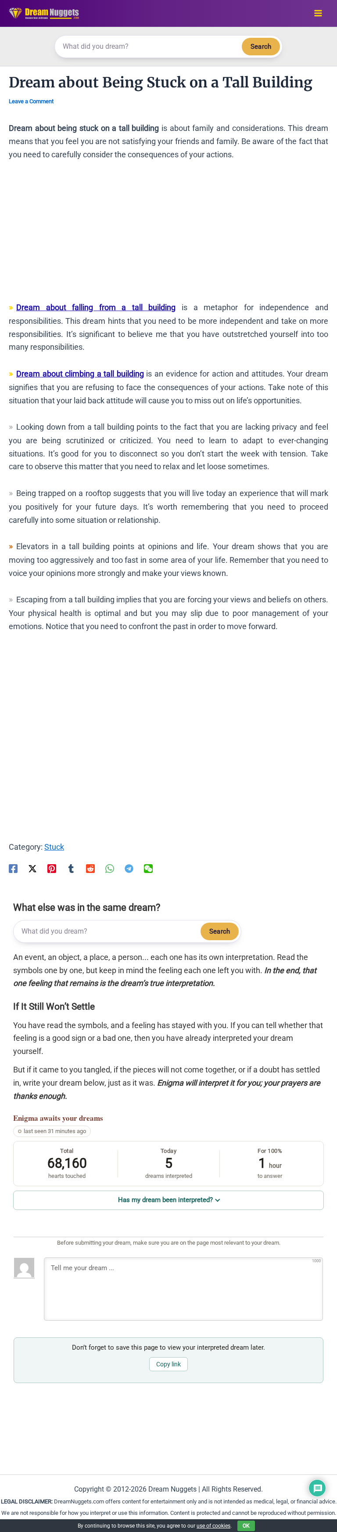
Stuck (54, 846)
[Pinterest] (51, 868)
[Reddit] (90, 868)
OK (246, 1526)
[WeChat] (148, 868)
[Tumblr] (71, 868)
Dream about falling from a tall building (96, 307)
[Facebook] (13, 868)
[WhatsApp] (109, 868)
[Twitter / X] (32, 868)
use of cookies (213, 1526)
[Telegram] (129, 868)
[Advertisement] (168, 235)
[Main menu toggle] (318, 13)
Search (261, 47)
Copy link (168, 1364)
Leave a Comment (31, 101)
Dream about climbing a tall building (80, 373)
